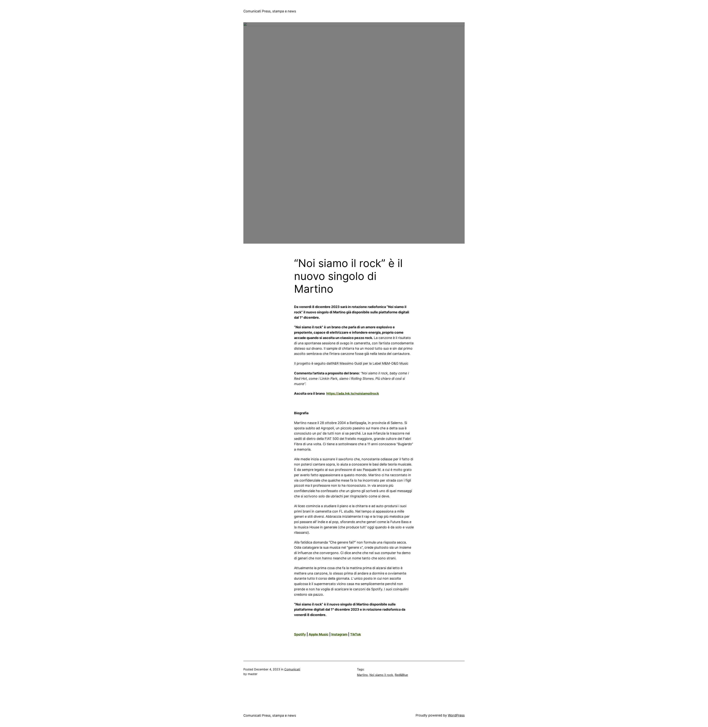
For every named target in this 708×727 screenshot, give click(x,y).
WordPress (456, 715)
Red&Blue (401, 675)
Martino (362, 675)
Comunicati (292, 669)
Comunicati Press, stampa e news (269, 11)
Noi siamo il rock (381, 675)
